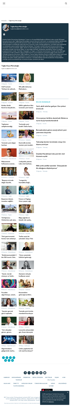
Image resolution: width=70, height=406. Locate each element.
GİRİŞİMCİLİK (26, 377)
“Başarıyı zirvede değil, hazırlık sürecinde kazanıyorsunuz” (8, 169)
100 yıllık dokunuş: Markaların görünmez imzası (25, 76)
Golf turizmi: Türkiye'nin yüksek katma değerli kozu (8, 76)
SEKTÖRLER (48, 377)
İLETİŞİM (51, 386)
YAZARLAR (19, 380)
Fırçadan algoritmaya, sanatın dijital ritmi (7, 281)
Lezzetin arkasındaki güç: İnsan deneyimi (25, 318)
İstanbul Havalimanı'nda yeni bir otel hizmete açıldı (51, 153)
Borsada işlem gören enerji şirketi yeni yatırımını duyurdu (50, 130)
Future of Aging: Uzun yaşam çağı (25, 187)
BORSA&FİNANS (16, 377)
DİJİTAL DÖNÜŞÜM (37, 377)
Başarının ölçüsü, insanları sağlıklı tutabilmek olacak (8, 188)
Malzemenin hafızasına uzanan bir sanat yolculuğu (8, 150)
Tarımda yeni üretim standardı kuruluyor (25, 299)
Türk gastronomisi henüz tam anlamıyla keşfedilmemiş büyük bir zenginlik (8, 226)
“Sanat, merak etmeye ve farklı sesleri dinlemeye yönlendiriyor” (8, 264)
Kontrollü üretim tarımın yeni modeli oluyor (26, 131)
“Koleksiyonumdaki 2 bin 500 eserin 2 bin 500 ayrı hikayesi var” (8, 244)
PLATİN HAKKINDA (18, 386)
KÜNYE (53, 383)
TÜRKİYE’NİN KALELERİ (40, 383)
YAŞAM (57, 377)
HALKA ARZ (7, 383)
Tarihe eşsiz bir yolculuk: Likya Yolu (26, 225)
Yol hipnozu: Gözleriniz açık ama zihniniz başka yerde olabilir (8, 206)
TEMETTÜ (16, 383)
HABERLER (7, 377)
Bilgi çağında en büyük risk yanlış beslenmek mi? (26, 206)
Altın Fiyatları (51, 380)
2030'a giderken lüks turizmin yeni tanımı (25, 94)
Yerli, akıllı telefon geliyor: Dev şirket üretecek (50, 106)
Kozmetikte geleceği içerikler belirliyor (25, 281)
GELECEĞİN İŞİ (62, 383)
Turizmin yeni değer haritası (7, 131)
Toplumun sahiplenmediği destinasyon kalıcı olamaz (6, 114)
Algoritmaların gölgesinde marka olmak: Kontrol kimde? (8, 337)
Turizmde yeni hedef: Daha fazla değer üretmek (25, 113)
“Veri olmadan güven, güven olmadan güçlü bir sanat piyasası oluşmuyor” (8, 320)
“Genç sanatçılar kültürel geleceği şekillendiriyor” (26, 243)
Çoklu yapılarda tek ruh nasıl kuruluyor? (26, 337)
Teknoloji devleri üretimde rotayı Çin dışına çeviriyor (51, 141)
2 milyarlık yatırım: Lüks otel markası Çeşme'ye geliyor (26, 150)
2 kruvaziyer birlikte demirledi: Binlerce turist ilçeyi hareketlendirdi (51, 118)
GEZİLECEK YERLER (26, 383)
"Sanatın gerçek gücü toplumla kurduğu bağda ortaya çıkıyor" (8, 300)
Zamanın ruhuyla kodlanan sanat (24, 262)
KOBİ (63, 377)
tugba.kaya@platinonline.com (19, 29)
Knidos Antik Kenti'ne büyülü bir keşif (7, 94)
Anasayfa (4, 20)
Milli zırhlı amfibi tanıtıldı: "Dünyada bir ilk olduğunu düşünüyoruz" (51, 166)
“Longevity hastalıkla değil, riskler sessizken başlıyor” (25, 169)
